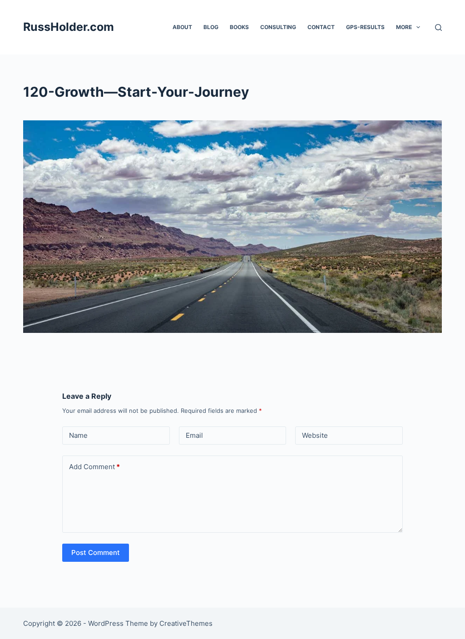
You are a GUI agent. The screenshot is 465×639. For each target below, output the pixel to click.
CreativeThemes (186, 623)
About (182, 27)
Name (78, 435)
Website (315, 435)
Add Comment (94, 466)
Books (239, 27)
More (404, 27)
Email (194, 435)
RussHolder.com (68, 27)
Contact (321, 27)
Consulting (278, 27)
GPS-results (365, 27)
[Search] (438, 27)
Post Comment (95, 552)
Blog (210, 27)
